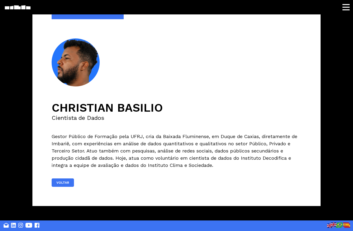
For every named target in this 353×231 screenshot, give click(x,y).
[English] (330, 225)
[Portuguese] (340, 224)
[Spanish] (346, 224)
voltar (62, 182)
